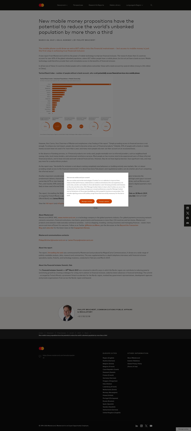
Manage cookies (87, 201)
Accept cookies (104, 201)
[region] (96, 189)
